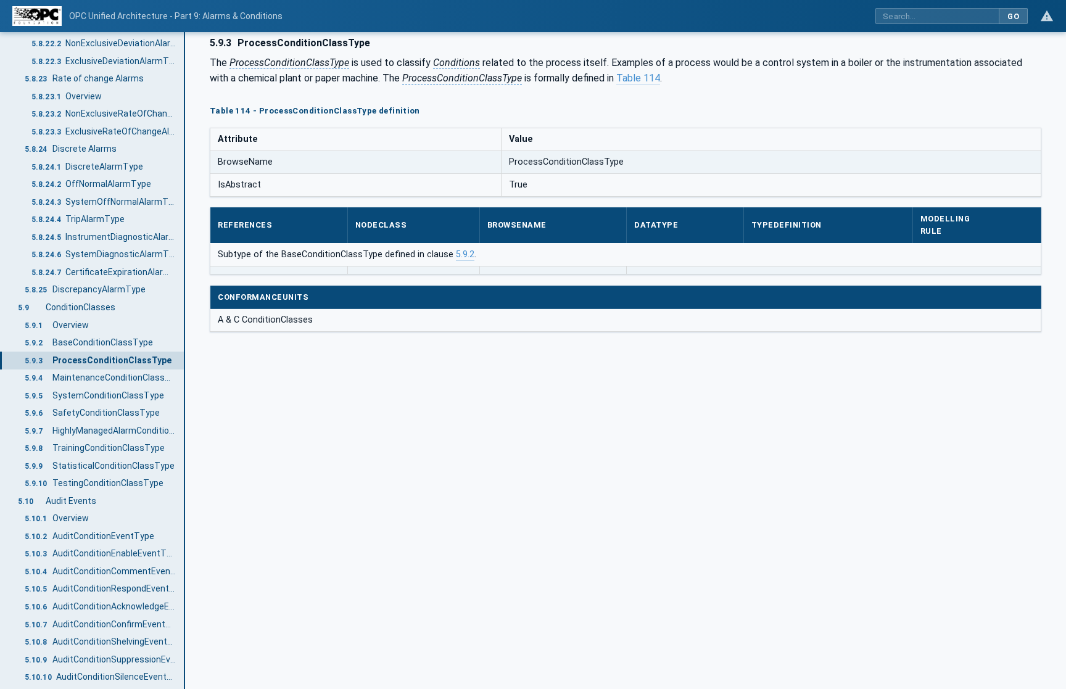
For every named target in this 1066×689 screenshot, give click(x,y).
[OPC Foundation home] (37, 16)
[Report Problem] (1047, 16)
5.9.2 (465, 254)
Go (1013, 16)
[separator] (185, 360)
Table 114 (638, 78)
